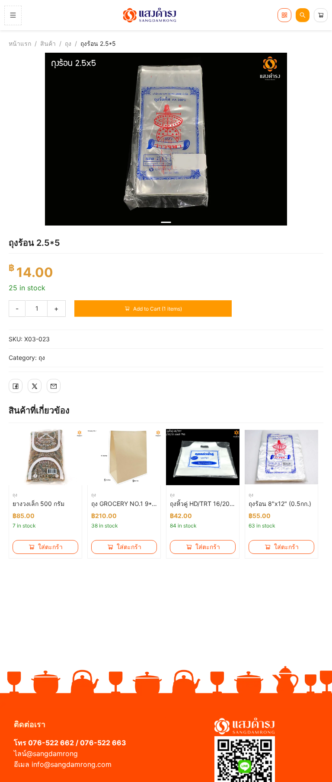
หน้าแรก (20, 43)
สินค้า (48, 43)
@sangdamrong (52, 753)
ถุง (68, 43)
